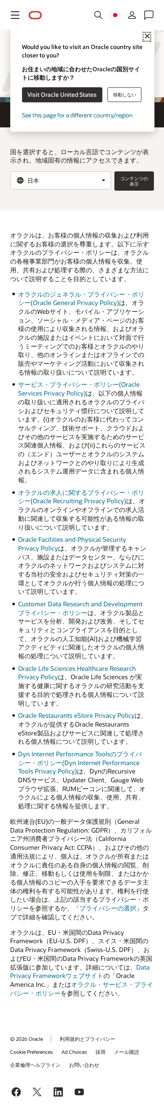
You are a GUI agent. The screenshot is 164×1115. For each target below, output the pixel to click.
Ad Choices (74, 1051)
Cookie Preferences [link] (31, 1051)
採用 (100, 1051)
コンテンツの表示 (134, 181)
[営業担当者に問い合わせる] (149, 15)
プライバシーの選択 (107, 908)
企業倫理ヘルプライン (35, 1064)
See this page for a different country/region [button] (77, 115)
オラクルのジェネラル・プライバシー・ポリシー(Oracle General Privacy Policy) (81, 298)
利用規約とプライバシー (87, 1038)
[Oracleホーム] (35, 15)
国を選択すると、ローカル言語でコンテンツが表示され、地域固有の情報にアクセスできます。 (79, 156)
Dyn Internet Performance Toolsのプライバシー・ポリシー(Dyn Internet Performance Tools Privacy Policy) (80, 762)
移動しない (124, 94)
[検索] (98, 15)
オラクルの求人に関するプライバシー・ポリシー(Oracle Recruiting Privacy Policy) (81, 496)
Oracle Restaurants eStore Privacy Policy (76, 715)
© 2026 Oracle (26, 1038)
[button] (15, 15)
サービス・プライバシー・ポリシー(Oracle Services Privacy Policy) (79, 388)
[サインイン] (132, 15)
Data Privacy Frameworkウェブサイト (80, 971)
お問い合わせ (84, 1064)
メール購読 (126, 1051)
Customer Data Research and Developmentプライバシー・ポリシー (80, 608)
